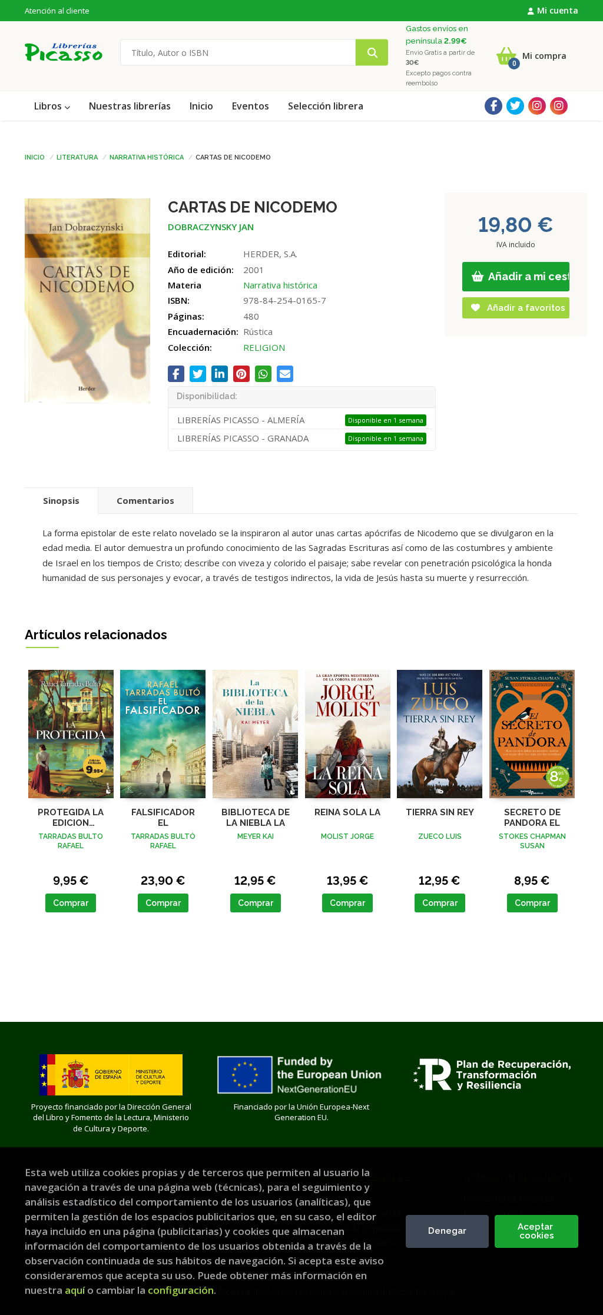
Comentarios (145, 500)
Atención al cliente (57, 10)
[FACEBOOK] (493, 106)
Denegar (447, 1231)
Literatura (77, 156)
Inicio (35, 156)
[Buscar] (372, 52)
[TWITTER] (515, 106)
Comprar (70, 903)
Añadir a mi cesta (528, 276)
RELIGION (264, 347)
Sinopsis (61, 500)
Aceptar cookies (536, 1231)
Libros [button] (49, 105)
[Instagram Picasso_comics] (559, 106)
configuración (181, 1290)
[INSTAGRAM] (537, 106)
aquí (75, 1290)
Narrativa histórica (147, 156)
